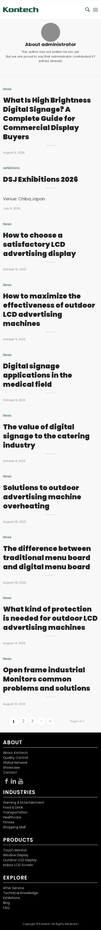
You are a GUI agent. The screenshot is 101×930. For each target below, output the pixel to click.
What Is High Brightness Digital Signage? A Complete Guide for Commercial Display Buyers (47, 118)
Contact (10, 772)
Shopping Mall (14, 827)
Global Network (15, 762)
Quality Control (15, 757)
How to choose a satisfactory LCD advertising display (39, 244)
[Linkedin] (13, 781)
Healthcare (12, 817)
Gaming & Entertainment (23, 802)
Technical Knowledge (20, 893)
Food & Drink (13, 807)
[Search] (85, 9)
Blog (6, 902)
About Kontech (15, 752)
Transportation (15, 812)
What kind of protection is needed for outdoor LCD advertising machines (50, 618)
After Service (13, 888)
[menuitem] (85, 9)
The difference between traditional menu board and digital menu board (47, 557)
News (7, 89)
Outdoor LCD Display (20, 860)
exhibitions (11, 168)
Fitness (8, 822)
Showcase (11, 767)
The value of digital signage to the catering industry (46, 436)
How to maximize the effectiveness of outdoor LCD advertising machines (49, 310)
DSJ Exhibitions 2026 (40, 179)
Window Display (15, 855)
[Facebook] (6, 781)
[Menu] (95, 9)
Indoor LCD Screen (18, 865)
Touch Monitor (15, 850)
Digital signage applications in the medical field (37, 375)
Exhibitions (11, 897)
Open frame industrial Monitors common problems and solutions (46, 679)
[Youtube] (20, 781)
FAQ (6, 907)
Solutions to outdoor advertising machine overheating (42, 497)
